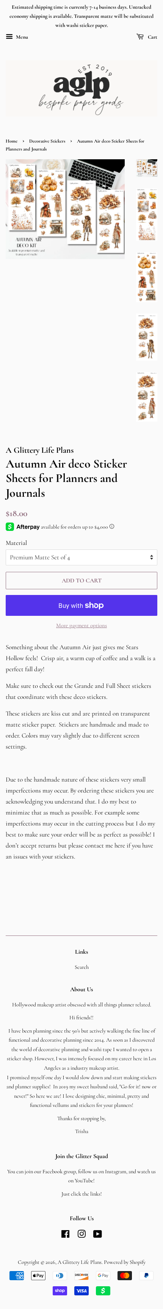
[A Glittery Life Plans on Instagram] (81, 1235)
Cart (152, 37)
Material (16, 543)
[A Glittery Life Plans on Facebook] (65, 1235)
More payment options (81, 625)
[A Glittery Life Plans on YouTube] (97, 1235)
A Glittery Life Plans (80, 1262)
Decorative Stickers (47, 141)
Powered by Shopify (125, 1262)
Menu (21, 37)
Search (82, 967)
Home (11, 141)
